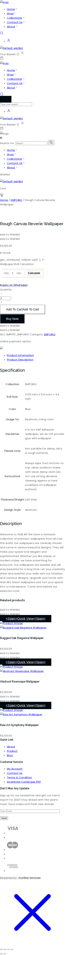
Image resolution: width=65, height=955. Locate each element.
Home (11, 9)
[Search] (51, 142)
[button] (10, 234)
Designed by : (20, 877)
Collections (14, 18)
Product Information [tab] (20, 355)
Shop (10, 13)
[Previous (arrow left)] (1, 953)
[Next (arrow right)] (4, 953)
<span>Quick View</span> (26, 618)
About (11, 26)
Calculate (34, 273)
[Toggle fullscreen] (4, 949)
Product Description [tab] (20, 359)
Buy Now (12, 319)
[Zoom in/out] (1, 949)
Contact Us (14, 22)
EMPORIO (16, 200)
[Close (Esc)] (12, 949)
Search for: (7, 143)
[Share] (8, 949)
